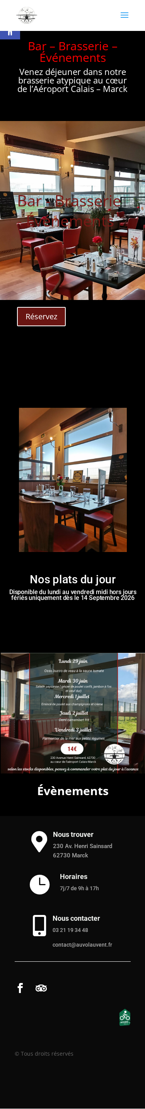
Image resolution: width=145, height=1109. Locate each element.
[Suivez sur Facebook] (20, 988)
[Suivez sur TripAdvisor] (41, 988)
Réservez (41, 316)
